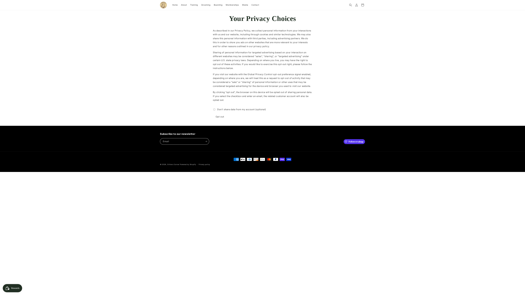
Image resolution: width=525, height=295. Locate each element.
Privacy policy (204, 164)
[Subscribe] (206, 141)
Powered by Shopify (188, 164)
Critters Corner (173, 164)
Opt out (220, 116)
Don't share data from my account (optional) (241, 109)
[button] (351, 5)
